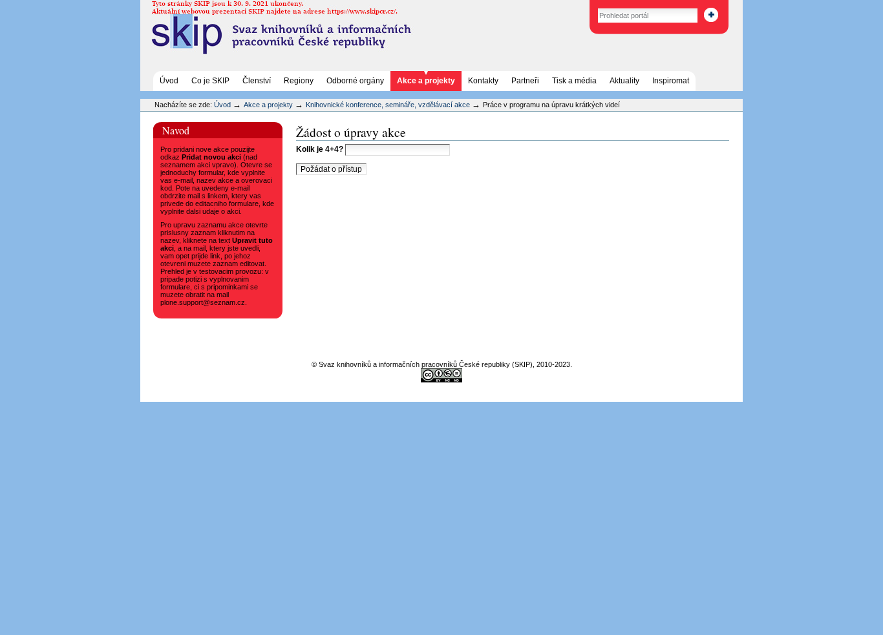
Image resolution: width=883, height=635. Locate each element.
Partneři (525, 80)
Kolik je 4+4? (320, 149)
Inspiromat (670, 80)
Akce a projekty (426, 80)
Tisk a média (574, 80)
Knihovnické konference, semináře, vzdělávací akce (389, 105)
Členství (256, 80)
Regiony (299, 80)
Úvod (169, 80)
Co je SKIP (210, 80)
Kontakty (483, 80)
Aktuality (624, 80)
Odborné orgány (355, 80)
